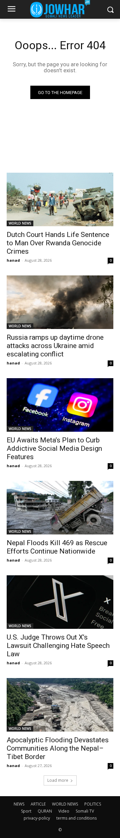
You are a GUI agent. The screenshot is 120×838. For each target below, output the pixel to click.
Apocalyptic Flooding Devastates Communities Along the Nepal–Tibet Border (58, 748)
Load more (57, 780)
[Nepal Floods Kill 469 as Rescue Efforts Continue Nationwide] (60, 507)
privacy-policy (37, 818)
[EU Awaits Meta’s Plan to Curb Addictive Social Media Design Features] (60, 405)
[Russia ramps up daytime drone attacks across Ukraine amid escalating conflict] (60, 302)
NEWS (19, 804)
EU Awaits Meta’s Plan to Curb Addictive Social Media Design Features (54, 448)
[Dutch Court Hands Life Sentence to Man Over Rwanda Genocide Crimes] (60, 199)
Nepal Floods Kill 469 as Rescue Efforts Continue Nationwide (57, 547)
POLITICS (92, 804)
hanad (13, 260)
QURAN (45, 811)
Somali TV (85, 811)
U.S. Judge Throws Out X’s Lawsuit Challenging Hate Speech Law (58, 645)
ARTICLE (38, 804)
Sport (26, 811)
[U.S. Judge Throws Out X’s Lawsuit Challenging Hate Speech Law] (60, 602)
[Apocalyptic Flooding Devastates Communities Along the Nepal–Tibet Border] (60, 705)
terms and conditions (76, 818)
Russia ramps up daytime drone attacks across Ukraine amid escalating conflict (55, 345)
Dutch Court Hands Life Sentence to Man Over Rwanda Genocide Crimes (58, 243)
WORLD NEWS (20, 223)
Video (63, 811)
